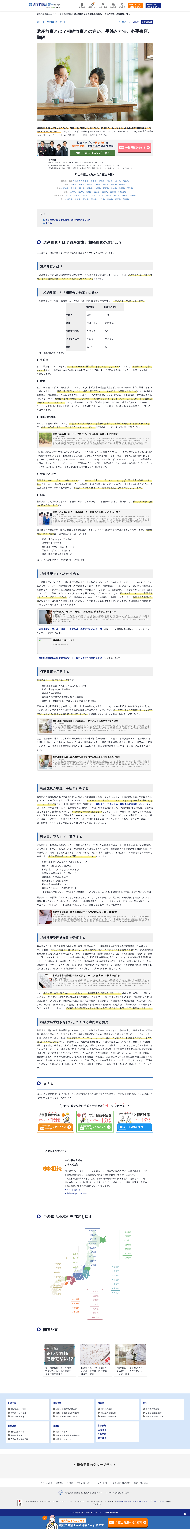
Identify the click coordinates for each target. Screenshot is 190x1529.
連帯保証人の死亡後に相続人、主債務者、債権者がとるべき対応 (70, 629)
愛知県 (130, 188)
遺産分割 (57, 1402)
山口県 (101, 195)
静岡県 (122, 188)
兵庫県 (105, 192)
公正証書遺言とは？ (154, 1412)
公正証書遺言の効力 (154, 1416)
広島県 (93, 195)
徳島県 (109, 195)
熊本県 (94, 199)
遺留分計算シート (63, 1439)
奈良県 (113, 192)
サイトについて (47, 1483)
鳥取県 (68, 195)
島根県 (76, 195)
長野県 (106, 188)
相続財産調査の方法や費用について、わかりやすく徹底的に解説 (70, 657)
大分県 (102, 199)
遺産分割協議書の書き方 (66, 1409)
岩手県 (93, 181)
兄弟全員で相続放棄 (19, 1439)
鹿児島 (118, 199)
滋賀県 (81, 192)
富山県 (74, 188)
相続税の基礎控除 (108, 1412)
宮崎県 (110, 199)
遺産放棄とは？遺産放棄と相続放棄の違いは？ (68, 219)
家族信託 (102, 1425)
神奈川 (122, 184)
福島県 (126, 181)
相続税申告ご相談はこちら (153, 5)
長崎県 (86, 199)
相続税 (101, 1402)
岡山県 (85, 195)
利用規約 (70, 1483)
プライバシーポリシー (85, 1483)
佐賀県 (78, 199)
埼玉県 (98, 184)
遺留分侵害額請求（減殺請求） (69, 1435)
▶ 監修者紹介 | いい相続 (76, 1193)
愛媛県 (125, 195)
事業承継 (102, 1433)
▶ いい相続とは (72, 1189)
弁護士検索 (103, 7)
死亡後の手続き (17, 1416)
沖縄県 (126, 199)
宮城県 (102, 181)
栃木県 (82, 184)
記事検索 (113, 7)
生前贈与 (102, 1429)
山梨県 (98, 188)
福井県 (90, 188)
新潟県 (66, 188)
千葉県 (106, 184)
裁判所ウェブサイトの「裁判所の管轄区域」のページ (122, 804)
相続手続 (12, 1402)
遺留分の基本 (61, 1431)
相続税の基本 (106, 1409)
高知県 (133, 195)
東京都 (114, 184)
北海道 (77, 181)
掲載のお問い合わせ (141, 1483)
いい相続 (134, 22)
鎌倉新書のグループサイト (96, 1464)
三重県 (73, 192)
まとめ (48, 222)
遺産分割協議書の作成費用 (67, 1412)
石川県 (82, 188)
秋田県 (110, 181)
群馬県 (90, 184)
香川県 (117, 195)
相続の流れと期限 (18, 1409)
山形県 (118, 181)
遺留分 (56, 1425)
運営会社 (59, 1483)
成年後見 (102, 1437)
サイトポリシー (103, 1483)
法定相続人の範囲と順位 (66, 1416)
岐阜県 (114, 188)
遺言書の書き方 (152, 1409)
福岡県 (70, 199)
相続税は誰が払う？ (109, 1416)
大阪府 (97, 192)
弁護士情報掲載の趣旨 (121, 1483)
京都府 (89, 192)
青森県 (85, 181)
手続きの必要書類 (18, 1412)
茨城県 (74, 184)
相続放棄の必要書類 (19, 1435)
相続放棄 (148, 21)
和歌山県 (122, 192)
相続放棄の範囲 (17, 1431)
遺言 (145, 1402)
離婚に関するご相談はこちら (135, 5)
